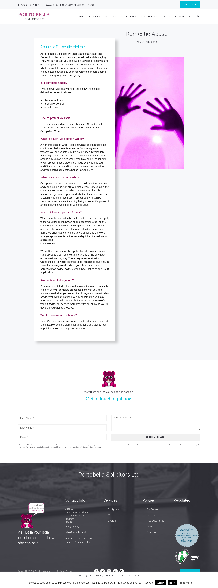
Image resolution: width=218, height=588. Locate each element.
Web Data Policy (155, 520)
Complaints (153, 532)
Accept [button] (160, 583)
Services (110, 16)
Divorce (112, 520)
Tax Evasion (153, 509)
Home (80, 16)
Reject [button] (172, 583)
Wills (110, 515)
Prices (166, 16)
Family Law (113, 509)
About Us (94, 16)
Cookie (150, 526)
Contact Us (182, 16)
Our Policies (149, 16)
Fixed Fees (152, 515)
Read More (185, 582)
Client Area (128, 16)
